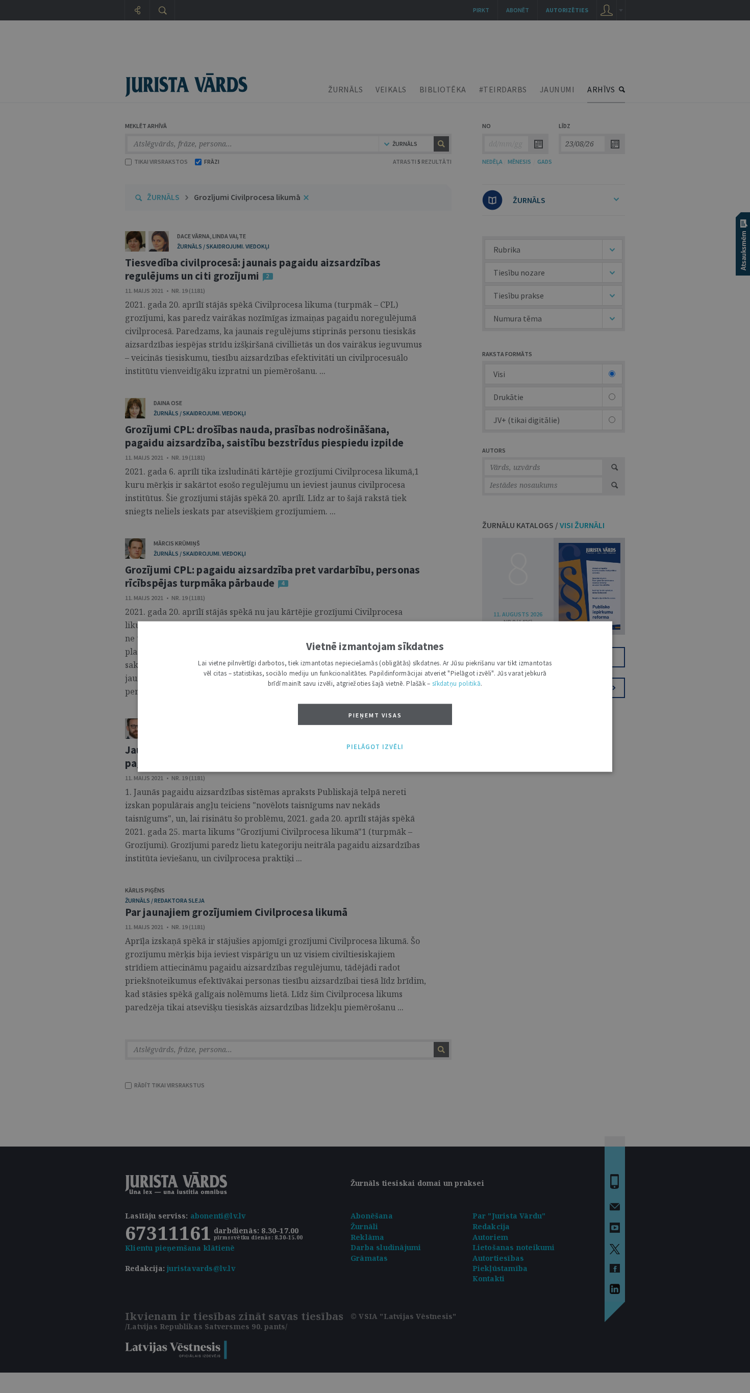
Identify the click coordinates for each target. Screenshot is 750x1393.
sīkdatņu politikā (456, 683)
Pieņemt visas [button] (375, 715)
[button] (375, 747)
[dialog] (375, 696)
